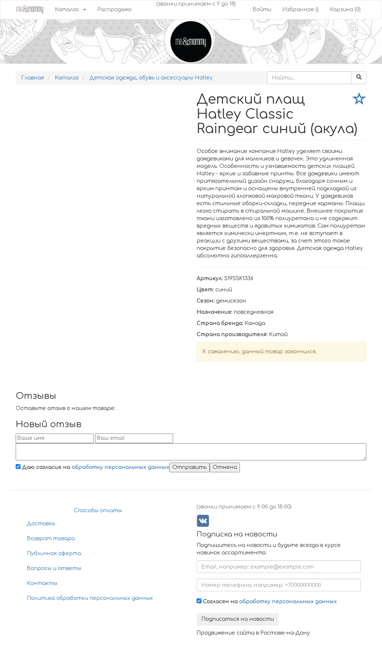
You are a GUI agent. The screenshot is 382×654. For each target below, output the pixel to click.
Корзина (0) (345, 9)
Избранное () (300, 9)
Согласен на (269, 601)
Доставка (41, 523)
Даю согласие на (95, 467)
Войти (262, 9)
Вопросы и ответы (54, 568)
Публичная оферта (54, 553)
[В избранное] (359, 100)
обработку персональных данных (120, 467)
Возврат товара (51, 538)
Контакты (42, 583)
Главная (32, 78)
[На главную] (30, 8)
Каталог (67, 9)
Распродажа (114, 9)
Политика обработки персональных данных (90, 598)
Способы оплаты (98, 510)
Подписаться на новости (237, 619)
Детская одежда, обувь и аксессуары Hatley (151, 78)
